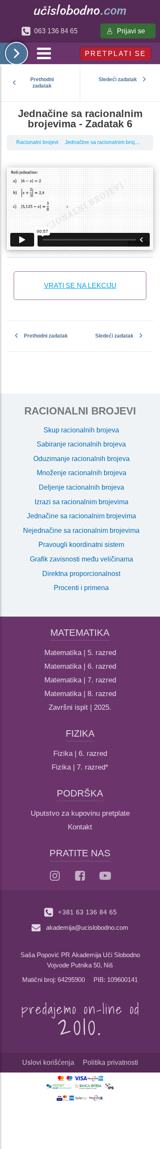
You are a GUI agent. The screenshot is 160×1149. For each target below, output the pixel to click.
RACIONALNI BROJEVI (80, 411)
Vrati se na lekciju (80, 285)
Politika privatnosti (110, 1062)
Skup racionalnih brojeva (81, 430)
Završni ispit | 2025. (80, 707)
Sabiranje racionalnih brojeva (81, 444)
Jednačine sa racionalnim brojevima (107, 142)
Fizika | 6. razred (80, 753)
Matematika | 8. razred (80, 693)
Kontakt (80, 827)
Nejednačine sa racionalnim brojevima (81, 530)
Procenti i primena (81, 587)
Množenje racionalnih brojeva (81, 472)
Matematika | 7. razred (80, 680)
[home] (80, 9)
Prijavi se (131, 31)
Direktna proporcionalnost (81, 573)
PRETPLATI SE (115, 53)
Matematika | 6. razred (80, 666)
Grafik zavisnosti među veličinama (81, 559)
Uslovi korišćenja (48, 1062)
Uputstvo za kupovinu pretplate (80, 813)
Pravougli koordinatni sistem (81, 544)
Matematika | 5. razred (80, 652)
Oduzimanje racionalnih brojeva (81, 458)
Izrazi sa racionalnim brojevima (81, 501)
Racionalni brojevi (37, 142)
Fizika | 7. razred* (80, 767)
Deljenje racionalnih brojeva (81, 487)
